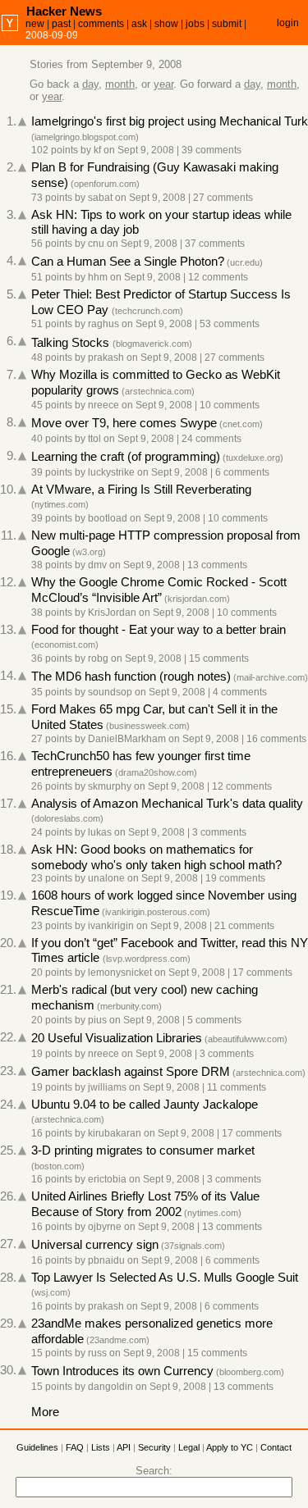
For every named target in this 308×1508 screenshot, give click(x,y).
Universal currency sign (95, 1244)
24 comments (211, 438)
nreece (103, 405)
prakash (106, 357)
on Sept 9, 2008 (138, 150)
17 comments (262, 972)
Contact (276, 1447)
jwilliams (107, 1087)
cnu (96, 243)
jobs (195, 24)
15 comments (219, 658)
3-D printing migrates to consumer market (143, 1150)
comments (101, 24)
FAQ (75, 1447)
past (61, 24)
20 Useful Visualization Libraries (116, 1038)
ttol (94, 438)
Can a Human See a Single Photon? (127, 261)
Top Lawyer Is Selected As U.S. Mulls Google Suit (164, 1277)
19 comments (235, 878)
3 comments (219, 832)
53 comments (230, 324)
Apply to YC (229, 1447)
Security (154, 1447)
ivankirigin (111, 926)
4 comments (240, 692)
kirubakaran (114, 1133)
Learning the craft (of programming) (125, 456)
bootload (107, 518)
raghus (103, 324)
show (166, 24)
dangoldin (110, 1386)
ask (139, 24)
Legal (189, 1447)
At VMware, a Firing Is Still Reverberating (141, 489)
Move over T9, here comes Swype (124, 423)
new (34, 24)
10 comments (230, 405)
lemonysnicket (120, 972)
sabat (100, 197)
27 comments (223, 197)
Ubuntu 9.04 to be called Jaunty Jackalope (144, 1104)
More (45, 1412)
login (288, 23)
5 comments (214, 1020)
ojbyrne (105, 1226)
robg (98, 658)
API (124, 1447)
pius (97, 1020)
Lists (100, 1447)
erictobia (107, 1179)
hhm (98, 277)
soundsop (110, 692)
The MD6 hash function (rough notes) (131, 676)
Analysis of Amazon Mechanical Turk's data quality (167, 803)
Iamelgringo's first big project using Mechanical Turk (169, 121)
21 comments (244, 926)
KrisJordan (112, 612)
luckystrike (111, 472)
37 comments (215, 243)
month (120, 84)
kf (97, 150)
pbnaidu (106, 1260)
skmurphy (109, 786)
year (163, 84)
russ (97, 1353)
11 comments (236, 1087)
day (90, 84)
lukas (100, 832)
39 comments (211, 150)
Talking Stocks (72, 342)
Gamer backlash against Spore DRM (130, 1071)
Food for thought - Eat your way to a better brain (158, 629)
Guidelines (37, 1447)
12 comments (218, 277)
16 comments (276, 739)
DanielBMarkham (127, 739)
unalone (106, 878)
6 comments (242, 472)
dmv (97, 565)
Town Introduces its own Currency (122, 1371)
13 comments (217, 565)
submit (226, 24)
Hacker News (64, 11)
